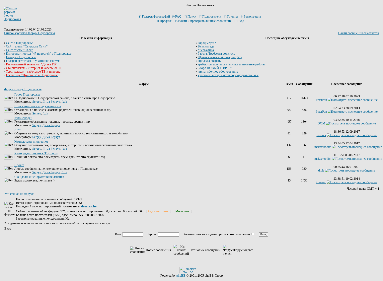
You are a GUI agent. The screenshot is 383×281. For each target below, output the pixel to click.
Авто (17, 129)
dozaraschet (89, 206)
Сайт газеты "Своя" (19, 50)
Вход (240, 21)
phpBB (181, 275)
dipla (321, 170)
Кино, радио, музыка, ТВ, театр (35, 153)
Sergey (36, 101)
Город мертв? (207, 42)
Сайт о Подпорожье (19, 42)
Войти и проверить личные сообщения (204, 21)
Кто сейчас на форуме (19, 193)
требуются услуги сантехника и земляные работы (231, 64)
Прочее (19, 165)
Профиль (166, 21)
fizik (64, 101)
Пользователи (211, 16)
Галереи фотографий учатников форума (33, 60)
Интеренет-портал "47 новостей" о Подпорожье (38, 53)
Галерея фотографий (156, 16)
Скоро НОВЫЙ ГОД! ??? (215, 68)
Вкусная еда (206, 46)
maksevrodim (322, 147)
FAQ (178, 16)
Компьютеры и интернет (31, 141)
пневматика (206, 50)
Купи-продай (23, 118)
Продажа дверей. (209, 60)
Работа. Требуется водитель (216, 53)
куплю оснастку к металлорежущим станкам (228, 75)
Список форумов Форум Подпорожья (29, 33)
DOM (321, 123)
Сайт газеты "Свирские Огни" (27, 46)
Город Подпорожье (27, 94)
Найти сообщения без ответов (358, 33)
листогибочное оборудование (218, 71)
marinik (321, 135)
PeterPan (321, 100)
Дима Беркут (51, 101)
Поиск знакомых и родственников (37, 106)
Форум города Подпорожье (22, 89)
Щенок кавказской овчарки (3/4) (220, 57)
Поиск (192, 16)
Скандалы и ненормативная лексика (39, 176)
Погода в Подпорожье (21, 57)
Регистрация (252, 16)
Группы (232, 16)
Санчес (321, 182)
